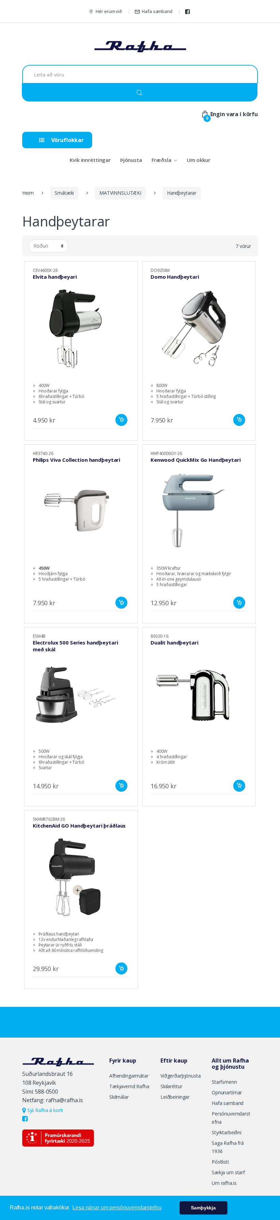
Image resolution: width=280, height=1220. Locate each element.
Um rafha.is (224, 1183)
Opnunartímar (227, 1092)
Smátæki (64, 193)
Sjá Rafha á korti (44, 1110)
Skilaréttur (171, 1086)
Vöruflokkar (67, 140)
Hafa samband (157, 11)
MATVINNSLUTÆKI (120, 193)
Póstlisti (220, 1162)
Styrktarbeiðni (226, 1132)
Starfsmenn (224, 1082)
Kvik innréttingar (90, 159)
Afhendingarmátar (129, 1075)
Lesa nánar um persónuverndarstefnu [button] (116, 1207)
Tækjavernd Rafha (129, 1086)
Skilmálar (119, 1097)
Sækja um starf (228, 1172)
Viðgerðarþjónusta (180, 1075)
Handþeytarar (181, 193)
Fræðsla (161, 159)
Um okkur (198, 159)
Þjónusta (131, 159)
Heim (27, 193)
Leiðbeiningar (175, 1097)
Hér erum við (109, 11)
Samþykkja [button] (203, 1207)
